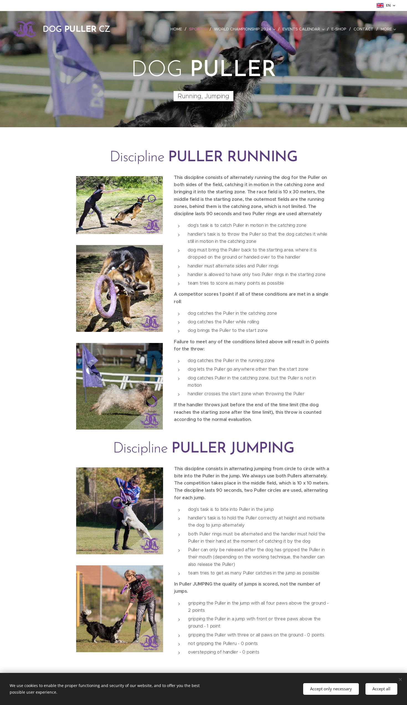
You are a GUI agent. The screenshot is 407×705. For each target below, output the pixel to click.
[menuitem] (177, 29)
